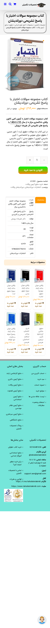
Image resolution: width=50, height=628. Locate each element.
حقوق (11, 25)
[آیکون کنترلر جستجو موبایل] (10, 4)
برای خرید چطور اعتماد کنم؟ (15, 463)
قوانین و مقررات (15, 479)
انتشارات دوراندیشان (33, 187)
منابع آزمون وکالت (14, 385)
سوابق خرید (40, 390)
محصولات (30, 25)
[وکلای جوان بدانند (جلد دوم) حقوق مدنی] (25, 276)
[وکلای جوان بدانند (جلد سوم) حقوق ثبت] (11, 276)
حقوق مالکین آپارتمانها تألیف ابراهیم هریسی (40, 335)
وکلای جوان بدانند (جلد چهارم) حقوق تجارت (39, 291)
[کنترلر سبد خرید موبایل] (14, 4)
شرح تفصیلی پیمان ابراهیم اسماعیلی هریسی (26, 335)
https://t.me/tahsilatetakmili (28, 481)
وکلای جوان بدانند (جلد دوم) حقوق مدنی (25, 289)
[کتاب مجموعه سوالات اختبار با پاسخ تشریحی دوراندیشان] (25, 64)
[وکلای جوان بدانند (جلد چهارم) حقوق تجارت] (39, 276)
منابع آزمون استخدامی (17, 398)
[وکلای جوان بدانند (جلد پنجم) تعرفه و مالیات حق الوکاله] (11, 319)
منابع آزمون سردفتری (13, 414)
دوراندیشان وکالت (17, 187)
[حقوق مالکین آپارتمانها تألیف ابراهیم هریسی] (39, 319)
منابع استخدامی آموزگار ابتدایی (15, 454)
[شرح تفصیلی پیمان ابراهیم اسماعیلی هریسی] (25, 319)
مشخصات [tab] (40, 200)
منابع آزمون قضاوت (14, 390)
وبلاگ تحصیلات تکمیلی (15, 427)
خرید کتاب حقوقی (14, 447)
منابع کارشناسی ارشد (13, 373)
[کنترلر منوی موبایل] (5, 4)
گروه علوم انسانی (20, 25)
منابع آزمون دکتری (14, 379)
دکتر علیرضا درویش (18, 219)
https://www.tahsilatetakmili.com (26, 486)
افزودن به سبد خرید (33, 170)
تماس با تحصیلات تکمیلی (14, 472)
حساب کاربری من (37, 373)
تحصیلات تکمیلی (40, 25)
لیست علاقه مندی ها (36, 396)
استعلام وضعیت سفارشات (38, 404)
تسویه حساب (39, 385)
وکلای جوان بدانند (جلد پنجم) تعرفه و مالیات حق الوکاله (11, 334)
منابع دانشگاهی (15, 420)
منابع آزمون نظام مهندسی (15, 407)
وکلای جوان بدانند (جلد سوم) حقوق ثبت (11, 289)
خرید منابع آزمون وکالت (34, 184)
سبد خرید (40, 379)
